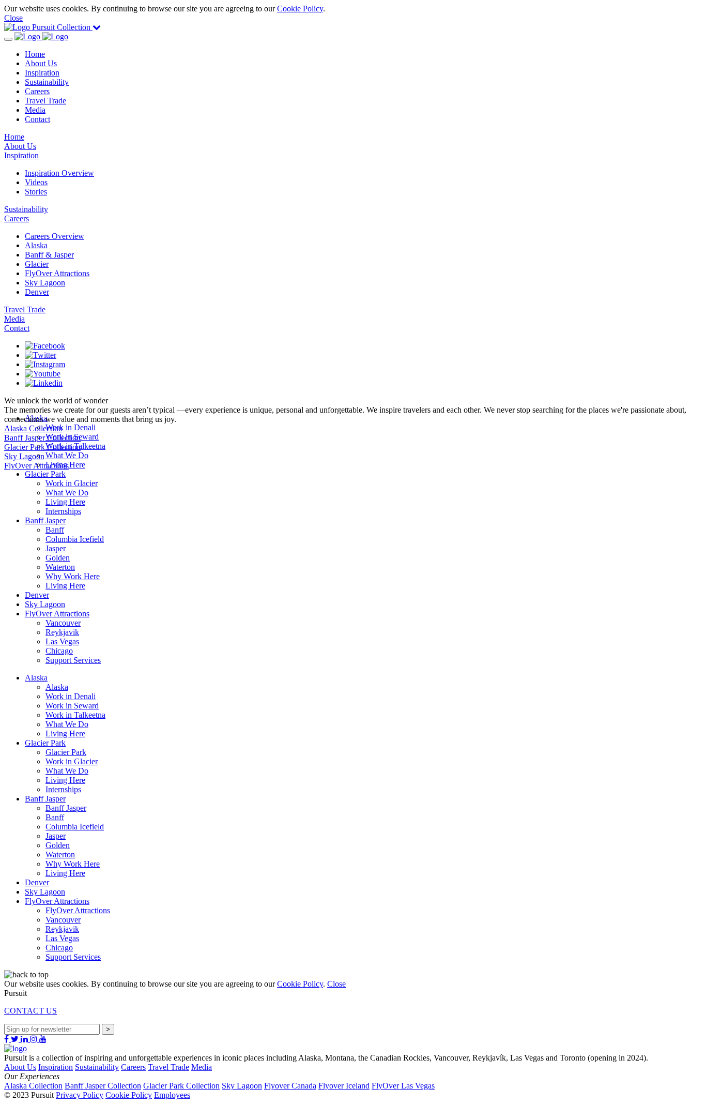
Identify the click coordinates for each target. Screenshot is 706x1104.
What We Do (66, 492)
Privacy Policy (79, 1095)
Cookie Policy (300, 8)
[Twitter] (40, 355)
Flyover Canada (290, 1085)
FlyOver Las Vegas (403, 1085)
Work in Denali (70, 696)
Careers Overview (54, 236)
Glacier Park (45, 474)
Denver (37, 292)
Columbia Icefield (74, 539)
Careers (37, 91)
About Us (41, 63)
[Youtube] (42, 373)
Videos (36, 182)
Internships (63, 511)
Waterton (60, 567)
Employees (172, 1095)
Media (35, 109)
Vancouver (63, 622)
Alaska (36, 245)
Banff (54, 529)
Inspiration (42, 72)
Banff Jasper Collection (103, 1085)
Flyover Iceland (344, 1085)
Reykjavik (62, 632)
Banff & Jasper (49, 254)
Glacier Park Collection (181, 1085)
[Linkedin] (44, 383)
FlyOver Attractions (57, 273)
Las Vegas (62, 641)
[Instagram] (45, 364)
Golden (57, 557)
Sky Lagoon (45, 282)
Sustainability (47, 82)
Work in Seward (72, 705)
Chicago (59, 650)
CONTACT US (30, 1010)
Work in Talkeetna (75, 714)
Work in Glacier (71, 483)
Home (35, 54)
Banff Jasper (45, 520)
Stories (36, 191)
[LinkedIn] (25, 1039)
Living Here (65, 501)
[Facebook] (45, 345)
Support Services (73, 660)
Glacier (37, 264)
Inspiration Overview (59, 173)
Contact (37, 119)
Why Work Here (72, 576)
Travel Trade (45, 100)
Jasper (55, 548)
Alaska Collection (33, 1085)
